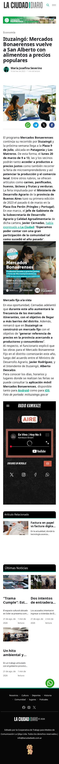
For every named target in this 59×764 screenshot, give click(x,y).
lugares (32, 699)
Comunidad (20, 699)
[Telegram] (36, 125)
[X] (44, 125)
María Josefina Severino (26, 68)
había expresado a (28, 225)
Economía (9, 32)
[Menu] (54, 5)
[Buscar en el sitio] (47, 5)
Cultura (25, 695)
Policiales (43, 699)
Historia (47, 695)
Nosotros (13, 695)
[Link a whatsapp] (49, 682)
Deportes (36, 695)
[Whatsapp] (28, 125)
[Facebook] (52, 125)
